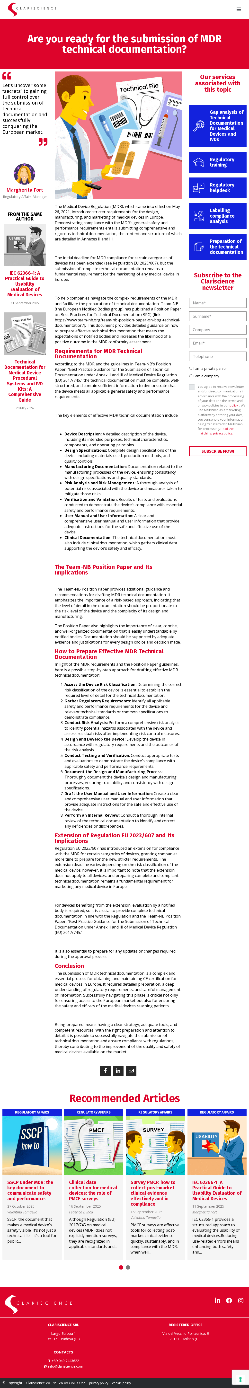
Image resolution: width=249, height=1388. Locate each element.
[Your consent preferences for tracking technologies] (240, 1379)
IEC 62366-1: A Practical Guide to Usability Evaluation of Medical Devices (24, 284)
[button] (105, 1071)
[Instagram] (241, 1300)
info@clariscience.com (65, 1366)
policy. (234, 405)
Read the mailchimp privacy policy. (216, 430)
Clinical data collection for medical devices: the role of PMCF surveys (93, 1191)
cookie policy (121, 1383)
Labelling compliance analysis (222, 216)
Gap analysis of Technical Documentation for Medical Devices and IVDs (226, 125)
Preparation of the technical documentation (226, 247)
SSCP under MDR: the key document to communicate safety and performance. (30, 1191)
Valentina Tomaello (22, 1212)
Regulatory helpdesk (222, 187)
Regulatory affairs (32, 1112)
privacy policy (98, 1383)
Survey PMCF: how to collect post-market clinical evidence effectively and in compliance (153, 1193)
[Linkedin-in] (217, 1300)
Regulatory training (222, 162)
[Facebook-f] (229, 1300)
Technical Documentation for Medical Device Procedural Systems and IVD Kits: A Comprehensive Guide (24, 381)
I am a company (206, 376)
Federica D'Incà (81, 1212)
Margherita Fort (204, 1212)
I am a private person (210, 368)
